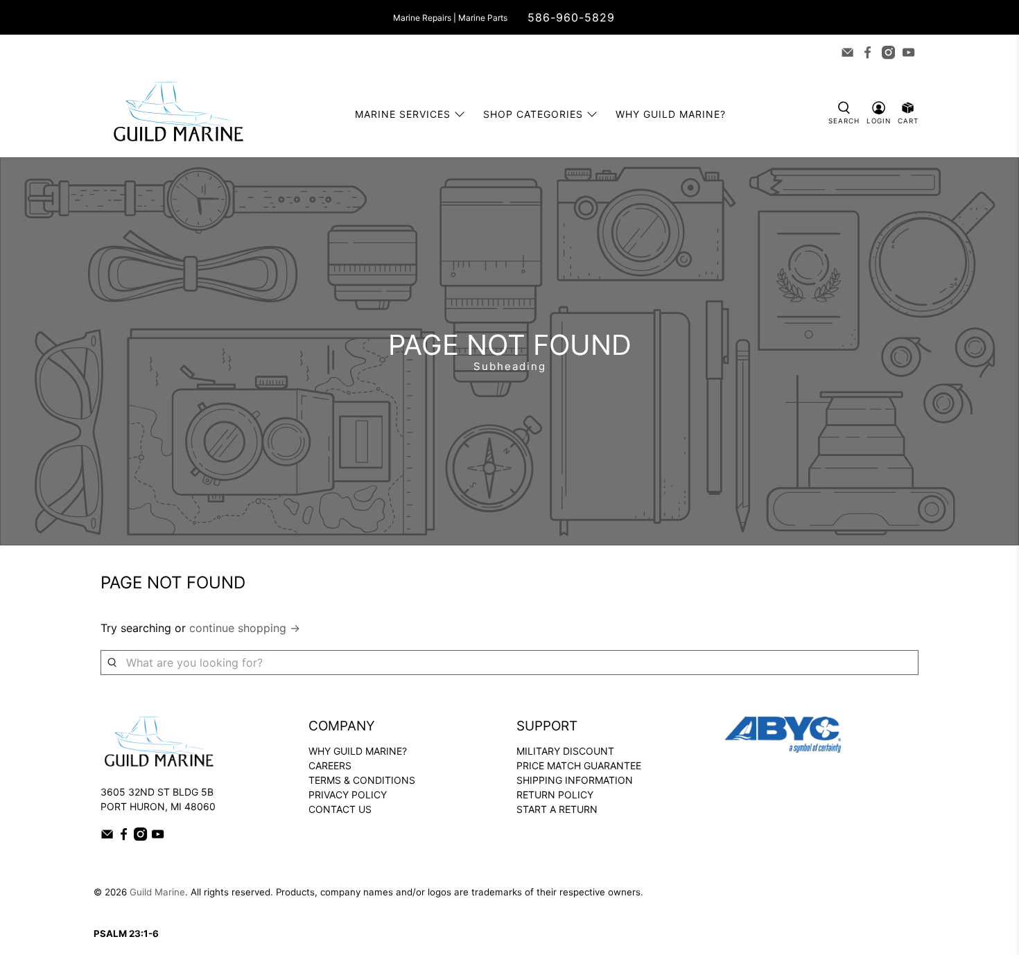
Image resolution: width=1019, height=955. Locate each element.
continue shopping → (244, 628)
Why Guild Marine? (671, 114)
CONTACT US (340, 809)
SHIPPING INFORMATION (574, 780)
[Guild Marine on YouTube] (908, 52)
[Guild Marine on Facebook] (867, 52)
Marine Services (403, 114)
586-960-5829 (571, 17)
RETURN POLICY (554, 794)
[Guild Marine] (178, 114)
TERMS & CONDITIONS (361, 780)
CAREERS (329, 765)
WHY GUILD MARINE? (357, 751)
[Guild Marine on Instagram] (888, 52)
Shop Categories (533, 114)
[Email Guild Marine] (847, 52)
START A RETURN (557, 809)
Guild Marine (157, 891)
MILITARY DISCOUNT (565, 751)
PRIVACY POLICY (347, 794)
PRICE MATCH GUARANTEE (578, 765)
